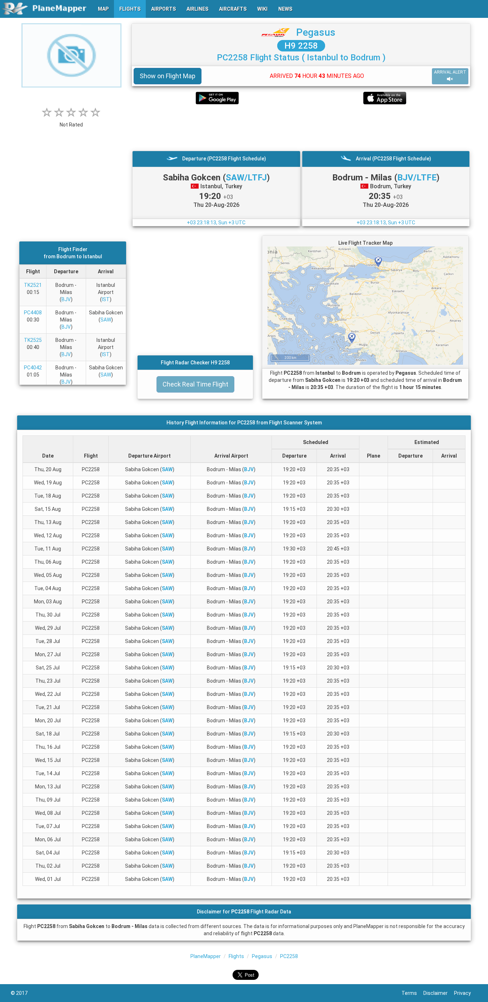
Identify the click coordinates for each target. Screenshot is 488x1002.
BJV (66, 299)
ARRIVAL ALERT (450, 72)
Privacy (465, 993)
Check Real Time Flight (195, 384)
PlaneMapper (205, 956)
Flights (236, 956)
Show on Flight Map (167, 76)
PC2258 (289, 956)
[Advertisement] (300, 127)
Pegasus (315, 32)
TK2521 (33, 285)
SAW (105, 320)
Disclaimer (438, 993)
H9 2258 (301, 46)
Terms (412, 993)
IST (106, 299)
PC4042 (33, 367)
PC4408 (33, 312)
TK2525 (33, 340)
